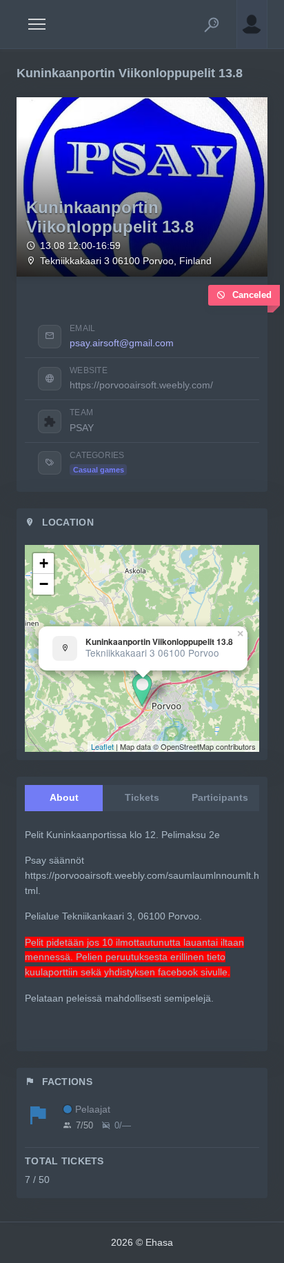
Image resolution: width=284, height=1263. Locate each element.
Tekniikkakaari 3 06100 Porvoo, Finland (126, 261)
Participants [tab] (220, 797)
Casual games (98, 470)
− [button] (43, 584)
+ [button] (43, 563)
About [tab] (64, 797)
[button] (212, 24)
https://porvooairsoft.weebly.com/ (141, 384)
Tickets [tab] (142, 797)
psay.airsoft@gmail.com (122, 342)
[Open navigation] (36, 24)
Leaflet (102, 746)
